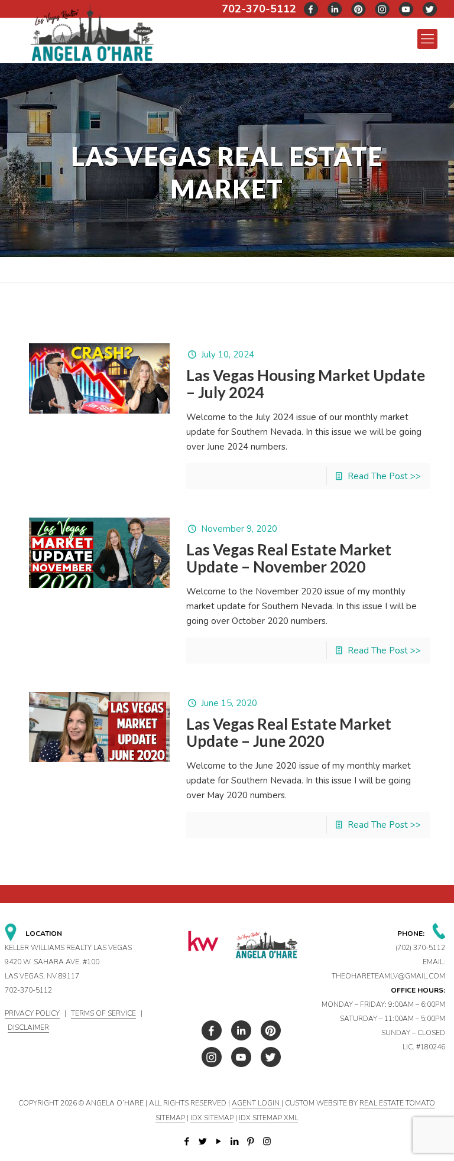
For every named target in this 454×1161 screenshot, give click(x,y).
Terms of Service (103, 1013)
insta (382, 9)
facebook (311, 9)
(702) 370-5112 (420, 947)
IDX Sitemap (212, 1118)
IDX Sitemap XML (268, 1118)
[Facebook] (187, 1141)
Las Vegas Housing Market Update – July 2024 (305, 384)
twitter (335, 9)
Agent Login (256, 1103)
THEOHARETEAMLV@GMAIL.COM (388, 976)
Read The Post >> (384, 476)
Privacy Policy (32, 1013)
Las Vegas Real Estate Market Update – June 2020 (288, 732)
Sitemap (170, 1118)
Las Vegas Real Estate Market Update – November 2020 (288, 558)
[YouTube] (219, 1141)
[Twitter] (203, 1141)
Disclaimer (28, 1027)
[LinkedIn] (235, 1141)
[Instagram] (267, 1141)
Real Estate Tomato (397, 1103)
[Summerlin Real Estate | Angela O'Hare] (91, 31)
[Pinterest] (251, 1141)
